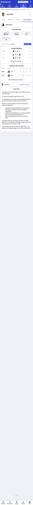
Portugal (8, 9)
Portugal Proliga (14, 9)
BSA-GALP (23, 120)
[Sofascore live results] (6, 2)
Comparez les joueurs (24, 84)
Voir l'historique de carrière (15, 79)
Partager (27, 44)
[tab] (3, 20)
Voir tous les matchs (15, 61)
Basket (2, 9)
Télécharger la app (23, 2)
